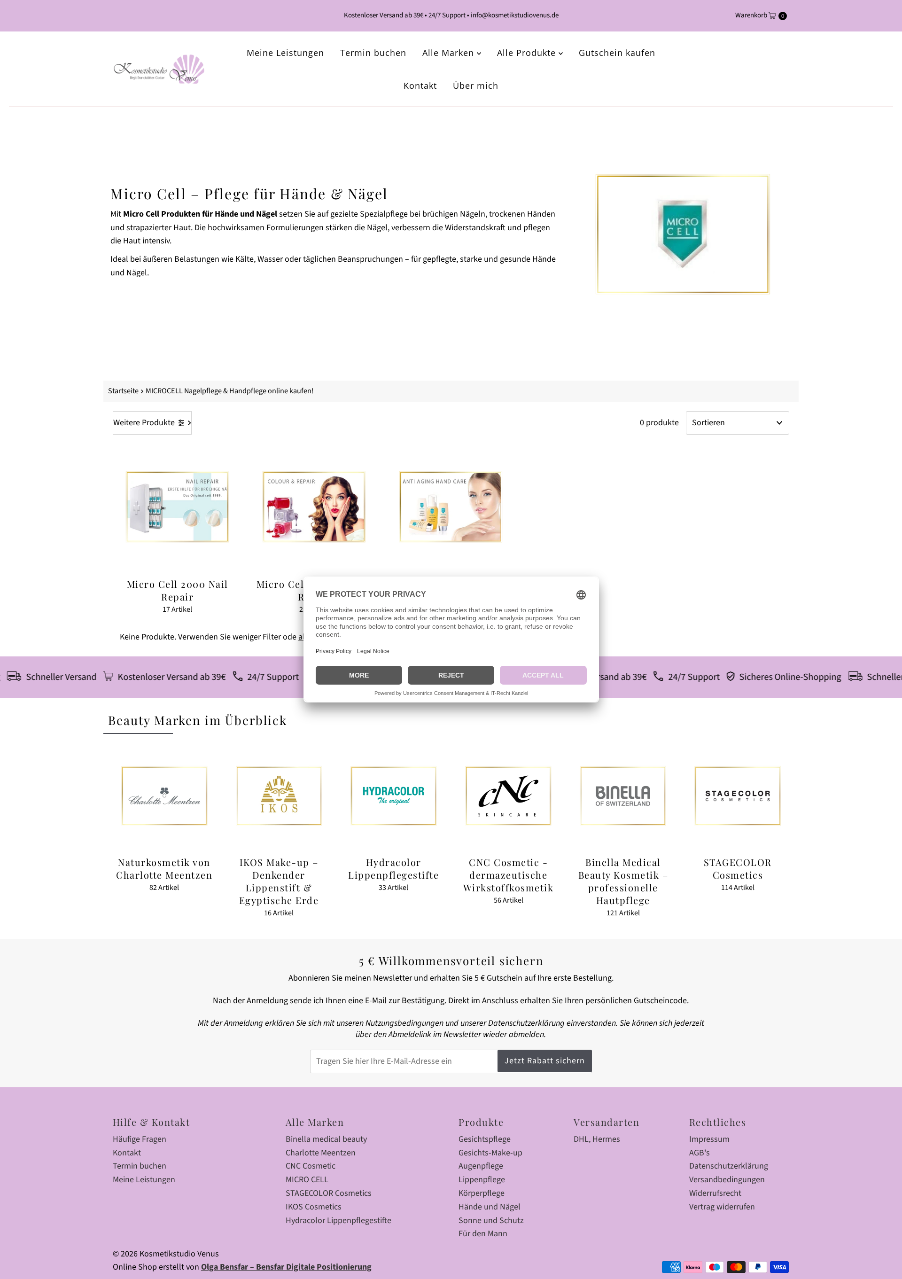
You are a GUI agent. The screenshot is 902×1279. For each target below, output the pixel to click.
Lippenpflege (482, 1179)
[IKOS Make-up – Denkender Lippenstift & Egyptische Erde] (279, 796)
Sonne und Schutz (491, 1220)
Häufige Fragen (139, 1139)
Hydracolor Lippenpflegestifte (338, 1220)
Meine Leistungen (285, 52)
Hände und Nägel (490, 1207)
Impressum (709, 1139)
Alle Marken (449, 52)
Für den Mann (483, 1234)
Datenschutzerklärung (728, 1166)
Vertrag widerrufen (722, 1207)
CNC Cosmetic (310, 1166)
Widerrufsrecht (715, 1193)
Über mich (475, 85)
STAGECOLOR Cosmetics (329, 1193)
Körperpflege (482, 1193)
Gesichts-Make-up (490, 1153)
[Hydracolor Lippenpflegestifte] (393, 796)
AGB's (699, 1153)
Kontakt (420, 85)
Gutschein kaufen (617, 52)
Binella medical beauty (326, 1139)
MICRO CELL (307, 1179)
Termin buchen (373, 52)
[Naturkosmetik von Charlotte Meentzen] (164, 796)
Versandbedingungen (727, 1179)
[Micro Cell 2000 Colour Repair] (314, 506)
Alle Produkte (528, 52)
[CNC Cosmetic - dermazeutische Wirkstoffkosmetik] (508, 796)
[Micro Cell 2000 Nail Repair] (177, 506)
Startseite (123, 390)
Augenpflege (481, 1166)
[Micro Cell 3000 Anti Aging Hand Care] (450, 506)
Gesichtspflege (485, 1139)
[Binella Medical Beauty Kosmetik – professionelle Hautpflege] (622, 796)
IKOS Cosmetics (314, 1207)
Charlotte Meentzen (321, 1153)
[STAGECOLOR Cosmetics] (737, 796)
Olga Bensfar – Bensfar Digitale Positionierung (286, 1267)
